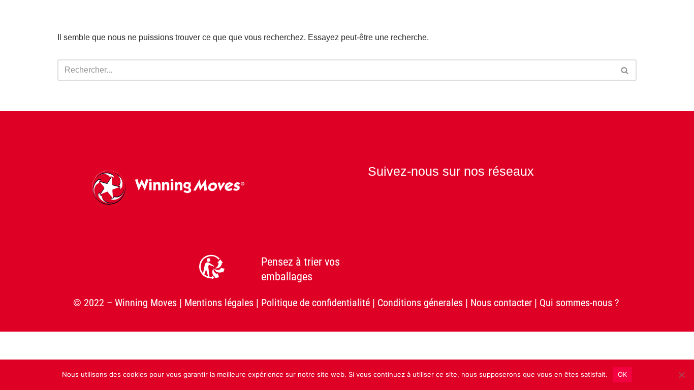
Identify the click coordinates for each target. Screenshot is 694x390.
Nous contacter (501, 303)
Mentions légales (219, 303)
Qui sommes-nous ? (580, 303)
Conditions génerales (420, 303)
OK (622, 374)
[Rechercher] (625, 70)
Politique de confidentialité (315, 303)
